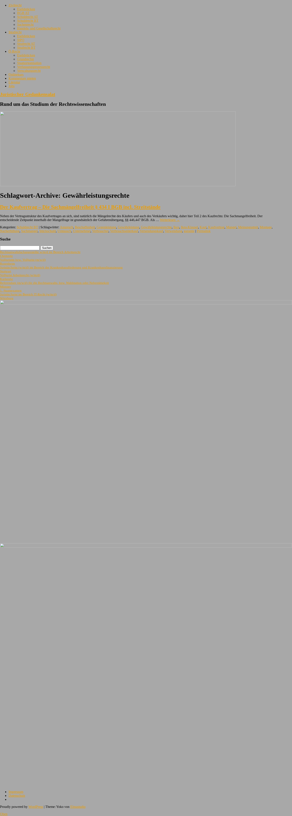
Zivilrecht (15, 5)
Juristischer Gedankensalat (27, 94)
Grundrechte (25, 59)
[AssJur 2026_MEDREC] (146, 303)
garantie (189, 231)
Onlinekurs (16, 74)
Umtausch (64, 231)
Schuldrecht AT (27, 17)
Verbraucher (100, 231)
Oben (3, 814)
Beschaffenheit (85, 227)
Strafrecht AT (26, 44)
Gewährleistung (128, 227)
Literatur (14, 82)
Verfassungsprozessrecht (33, 67)
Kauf (203, 227)
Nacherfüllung (9, 231)
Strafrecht (15, 32)
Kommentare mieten (22, 78)
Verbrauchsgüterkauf (124, 231)
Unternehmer (81, 231)
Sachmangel (29, 231)
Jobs (12, 86)
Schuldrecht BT (27, 20)
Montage (266, 227)
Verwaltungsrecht (29, 70)
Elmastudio (78, 807)
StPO (20, 40)
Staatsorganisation (29, 63)
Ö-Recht (14, 51)
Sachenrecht (25, 24)
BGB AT (23, 13)
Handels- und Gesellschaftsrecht (38, 28)
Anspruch (66, 227)
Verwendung (173, 231)
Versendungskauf (151, 231)
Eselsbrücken (26, 9)
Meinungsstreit (248, 227)
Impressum (16, 792)
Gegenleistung (106, 227)
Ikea (176, 227)
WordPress (35, 807)
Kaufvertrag (216, 227)
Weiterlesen (170, 220)
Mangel (231, 227)
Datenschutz (17, 795)
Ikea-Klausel (189, 227)
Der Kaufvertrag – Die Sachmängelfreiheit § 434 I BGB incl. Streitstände (80, 207)
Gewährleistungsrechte (156, 227)
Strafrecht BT (26, 47)
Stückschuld (47, 231)
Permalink (204, 231)
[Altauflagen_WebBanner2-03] (146, 546)
